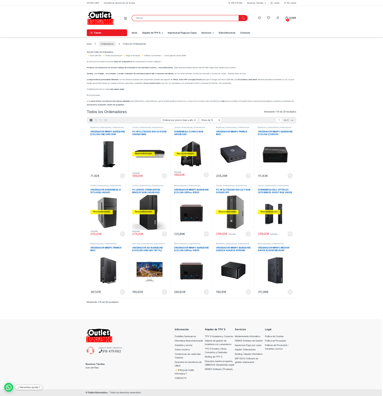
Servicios (206, 32)
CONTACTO (181, 378)
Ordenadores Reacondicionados (147, 128)
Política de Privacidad (275, 340)
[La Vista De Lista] (100, 120)
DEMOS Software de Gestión (249, 340)
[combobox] (185, 18)
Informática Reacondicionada (189, 340)
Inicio (134, 32)
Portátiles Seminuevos (185, 336)
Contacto (245, 32)
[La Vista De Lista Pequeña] (105, 120)
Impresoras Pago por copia (248, 345)
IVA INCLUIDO (93, 3)
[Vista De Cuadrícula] (91, 120)
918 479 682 (111, 351)
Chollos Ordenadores (141, 127)
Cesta (276, 3)
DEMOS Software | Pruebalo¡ (219, 369)
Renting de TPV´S (213, 356)
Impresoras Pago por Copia (182, 32)
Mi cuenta (291, 3)
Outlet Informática (97, 392)
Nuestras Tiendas (255, 3)
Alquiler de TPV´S (151, 32)
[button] (8, 387)
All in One (136, 243)
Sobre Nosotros (227, 32)
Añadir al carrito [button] (122, 175)
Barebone (94, 127)
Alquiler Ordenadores (245, 349)
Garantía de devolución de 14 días (119, 3)
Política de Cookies (274, 336)
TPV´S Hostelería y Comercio (219, 336)
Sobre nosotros (182, 349)
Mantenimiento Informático (247, 336)
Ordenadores (107, 44)
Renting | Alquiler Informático (249, 354)
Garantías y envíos (183, 345)
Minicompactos (180, 185)
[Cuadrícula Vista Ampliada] (96, 120)
